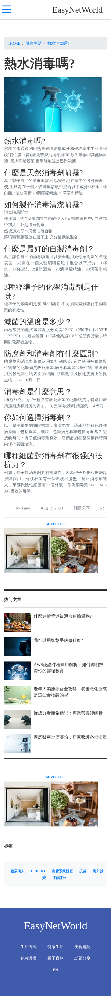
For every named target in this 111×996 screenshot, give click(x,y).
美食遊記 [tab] (82, 946)
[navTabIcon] (6, 9)
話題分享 (81, 508)
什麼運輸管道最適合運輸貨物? (63, 616)
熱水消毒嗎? (58, 43)
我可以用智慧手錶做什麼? (58, 640)
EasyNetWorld (77, 10)
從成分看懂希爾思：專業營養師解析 (68, 713)
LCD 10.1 (38, 871)
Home (14, 43)
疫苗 (82, 871)
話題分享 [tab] (82, 958)
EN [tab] (55, 969)
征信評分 (59, 878)
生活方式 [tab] (28, 946)
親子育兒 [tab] (55, 958)
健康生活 (34, 43)
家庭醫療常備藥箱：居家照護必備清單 (70, 737)
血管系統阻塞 (62, 871)
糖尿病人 (18, 871)
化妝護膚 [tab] (28, 958)
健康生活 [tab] (55, 946)
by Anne (22, 508)
